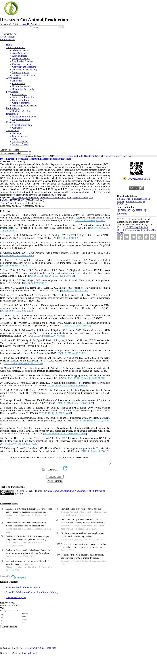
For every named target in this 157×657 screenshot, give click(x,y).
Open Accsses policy (22, 64)
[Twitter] (126, 237)
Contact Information (22, 125)
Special (37, 203)
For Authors (12, 91)
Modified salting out (83, 197)
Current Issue (18, 83)
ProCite (120, 201)
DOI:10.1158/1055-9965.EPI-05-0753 (23, 363)
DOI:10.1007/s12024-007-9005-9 (17, 255)
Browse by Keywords (23, 89)
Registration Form (21, 119)
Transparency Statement (23, 75)
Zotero (139, 209)
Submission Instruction (23, 97)
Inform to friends (20, 144)
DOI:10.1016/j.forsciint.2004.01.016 (86, 378)
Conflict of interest (21, 102)
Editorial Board (19, 55)
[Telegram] (133, 237)
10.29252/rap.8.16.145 (137, 227)
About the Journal (21, 50)
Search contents (19, 136)
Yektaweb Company (16, 597)
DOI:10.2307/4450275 (69, 238)
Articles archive (13, 78)
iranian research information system (23, 587)
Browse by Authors (21, 86)
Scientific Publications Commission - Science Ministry (32, 592)
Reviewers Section (21, 111)
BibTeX (121, 198)
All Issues (17, 80)
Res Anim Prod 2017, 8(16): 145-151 (85, 156)
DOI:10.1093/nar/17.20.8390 (15, 265)
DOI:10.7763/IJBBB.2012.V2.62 (21, 443)
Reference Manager (135, 201)
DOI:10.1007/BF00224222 (94, 451)
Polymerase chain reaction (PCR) (56, 197)
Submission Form (20, 100)
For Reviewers (13, 108)
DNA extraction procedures (25, 197)
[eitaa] (153, 237)
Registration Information (24, 116)
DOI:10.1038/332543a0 (34, 283)
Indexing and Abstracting (24, 69)
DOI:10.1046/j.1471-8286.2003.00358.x (67, 385)
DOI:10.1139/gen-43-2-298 (74, 290)
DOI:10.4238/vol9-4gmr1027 (90, 220)
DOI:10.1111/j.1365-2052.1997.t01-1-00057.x (51, 275)
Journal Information (15, 47)
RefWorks (122, 204)
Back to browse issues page (118, 156)
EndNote (136, 198)
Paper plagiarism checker (24, 105)
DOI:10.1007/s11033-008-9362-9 (17, 311)
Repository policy (20, 72)
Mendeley (125, 209)
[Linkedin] (140, 237)
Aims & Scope (19, 53)
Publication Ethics (21, 58)
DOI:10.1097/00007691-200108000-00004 (65, 433)
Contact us (11, 122)
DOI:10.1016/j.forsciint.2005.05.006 (46, 335)
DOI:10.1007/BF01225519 (76, 325)
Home (9, 44)
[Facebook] (120, 237)
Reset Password (7, 39)
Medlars (146, 198)
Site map (16, 133)
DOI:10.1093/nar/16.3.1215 (72, 353)
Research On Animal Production (40, 648)
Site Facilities (12, 130)
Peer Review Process (22, 61)
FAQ (14, 138)
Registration (12, 114)
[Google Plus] (146, 237)
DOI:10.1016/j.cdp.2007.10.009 (55, 413)
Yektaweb (32, 653)
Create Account (7, 36)
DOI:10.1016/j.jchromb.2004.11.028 (75, 403)
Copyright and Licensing (24, 67)
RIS (128, 198)
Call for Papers (19, 94)
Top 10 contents (20, 141)
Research (19, 203)
